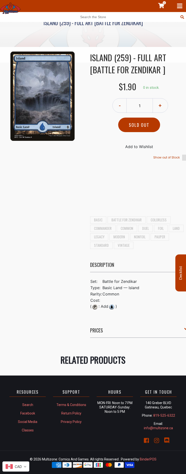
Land (176, 228)
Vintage (124, 245)
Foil (161, 228)
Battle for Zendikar (126, 219)
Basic (98, 219)
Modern (119, 236)
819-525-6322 (164, 415)
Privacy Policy (71, 422)
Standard (101, 245)
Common (127, 228)
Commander (103, 228)
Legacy (99, 236)
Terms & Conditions (71, 405)
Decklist (181, 273)
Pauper (160, 236)
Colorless (159, 219)
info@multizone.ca (158, 428)
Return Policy (71, 413)
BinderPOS (148, 459)
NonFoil (140, 236)
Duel (145, 228)
